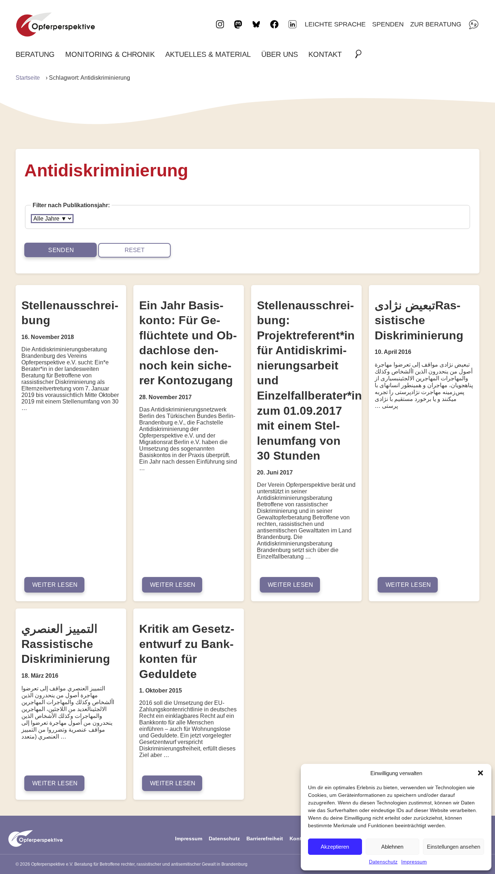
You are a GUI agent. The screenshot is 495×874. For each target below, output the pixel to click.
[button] (480, 773)
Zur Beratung (435, 24)
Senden (61, 250)
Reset (135, 250)
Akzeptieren (335, 847)
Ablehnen (392, 847)
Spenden (388, 24)
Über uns (279, 54)
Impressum (414, 862)
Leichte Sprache (335, 24)
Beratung (35, 54)
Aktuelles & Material (208, 54)
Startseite (28, 78)
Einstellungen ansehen (453, 847)
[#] (360, 54)
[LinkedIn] (292, 24)
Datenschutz (383, 862)
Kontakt (325, 54)
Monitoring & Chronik (110, 54)
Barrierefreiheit (264, 838)
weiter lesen (55, 585)
